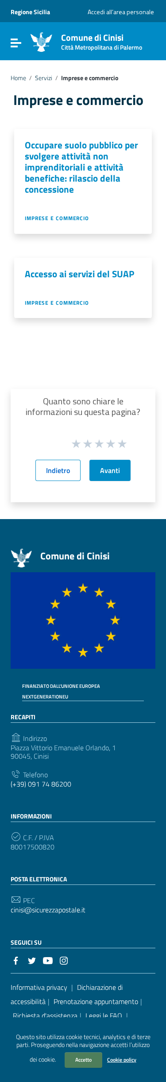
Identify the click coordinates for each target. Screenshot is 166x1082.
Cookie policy (121, 1059)
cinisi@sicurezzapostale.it (48, 910)
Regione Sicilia (30, 11)
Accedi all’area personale (121, 11)
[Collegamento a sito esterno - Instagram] (63, 959)
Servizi (43, 78)
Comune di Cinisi (101, 40)
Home (18, 78)
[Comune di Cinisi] (41, 41)
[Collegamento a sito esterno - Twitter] (32, 959)
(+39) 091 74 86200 (41, 784)
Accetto (83, 1059)
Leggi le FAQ (103, 1015)
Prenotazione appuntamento (96, 1001)
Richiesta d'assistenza (45, 1015)
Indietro (58, 470)
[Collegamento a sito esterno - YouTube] (47, 959)
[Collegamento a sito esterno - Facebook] (16, 959)
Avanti (110, 470)
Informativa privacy (39, 987)
